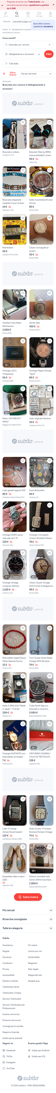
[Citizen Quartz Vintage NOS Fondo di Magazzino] (41, 571)
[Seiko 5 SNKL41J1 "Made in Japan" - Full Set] (14, 694)
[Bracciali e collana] (14, 141)
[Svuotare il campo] (49, 44)
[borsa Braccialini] (41, 478)
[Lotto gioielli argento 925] (14, 478)
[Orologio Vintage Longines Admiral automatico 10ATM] (14, 571)
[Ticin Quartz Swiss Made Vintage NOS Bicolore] (41, 647)
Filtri (48, 54)
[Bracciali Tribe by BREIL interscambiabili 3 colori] (41, 141)
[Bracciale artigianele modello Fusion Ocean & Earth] (14, 189)
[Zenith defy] (41, 312)
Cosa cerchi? (9, 38)
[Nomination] (14, 236)
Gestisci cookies (10, 980)
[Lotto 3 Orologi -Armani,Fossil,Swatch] (14, 817)
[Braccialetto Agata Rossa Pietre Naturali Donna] (14, 647)
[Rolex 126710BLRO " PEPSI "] (14, 406)
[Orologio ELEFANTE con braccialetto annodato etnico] (14, 742)
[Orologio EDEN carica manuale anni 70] (14, 524)
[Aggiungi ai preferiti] (22, 122)
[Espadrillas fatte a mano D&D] (14, 865)
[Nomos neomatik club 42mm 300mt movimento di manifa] (41, 865)
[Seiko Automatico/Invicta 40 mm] (41, 189)
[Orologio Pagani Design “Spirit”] (41, 359)
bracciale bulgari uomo (23, 21)
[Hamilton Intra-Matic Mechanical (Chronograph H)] (14, 312)
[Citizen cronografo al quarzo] (41, 236)
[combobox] (28, 44)
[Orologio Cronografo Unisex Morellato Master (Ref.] (41, 524)
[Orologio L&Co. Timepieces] (14, 359)
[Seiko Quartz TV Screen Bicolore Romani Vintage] (41, 817)
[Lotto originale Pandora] (41, 406)
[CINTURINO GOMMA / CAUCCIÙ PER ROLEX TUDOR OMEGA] (41, 742)
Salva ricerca (12, 73)
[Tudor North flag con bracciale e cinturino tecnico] (41, 694)
